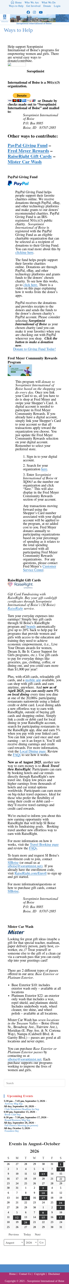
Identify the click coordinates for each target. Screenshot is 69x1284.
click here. (30, 284)
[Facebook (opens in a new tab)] (28, 12)
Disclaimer (54, 1274)
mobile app (33, 679)
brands (31, 626)
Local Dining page (33, 751)
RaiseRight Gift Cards (30, 156)
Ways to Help (16, 6)
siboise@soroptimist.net (24, 1059)
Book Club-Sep (13, 1114)
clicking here (24, 252)
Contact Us (25, 1274)
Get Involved (33, 6)
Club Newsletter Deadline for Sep (22, 1109)
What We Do (49, 2)
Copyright (39, 1274)
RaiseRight (15, 608)
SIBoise (13, 862)
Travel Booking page (44, 844)
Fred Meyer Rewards (28, 150)
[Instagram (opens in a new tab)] (34, 12)
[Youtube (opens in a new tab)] (40, 12)
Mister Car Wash (25, 161)
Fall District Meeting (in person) (21, 1125)
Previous (14, 1234)
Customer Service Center (39, 568)
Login (57, 6)
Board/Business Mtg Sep (17, 1120)
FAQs (17, 754)
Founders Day (12, 1131)
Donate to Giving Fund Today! (34, 348)
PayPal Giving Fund (28, 145)
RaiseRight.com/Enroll (31, 873)
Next (37, 1234)
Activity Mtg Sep (14, 1103)
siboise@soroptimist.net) (25, 865)
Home (12, 1274)
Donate (47, 6)
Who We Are (32, 2)
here (44, 468)
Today (27, 1234)
